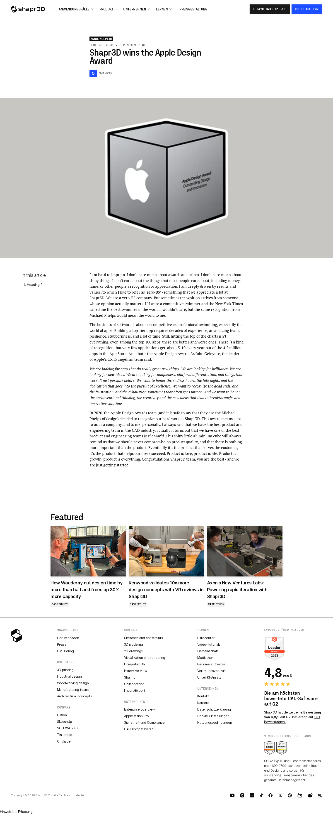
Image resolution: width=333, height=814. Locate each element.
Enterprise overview (139, 709)
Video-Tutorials (208, 644)
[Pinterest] (290, 795)
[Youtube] (232, 795)
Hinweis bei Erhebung (16, 812)
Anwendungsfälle (74, 9)
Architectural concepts (74, 696)
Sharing (129, 677)
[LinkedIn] (252, 795)
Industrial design (69, 676)
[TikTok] (261, 795)
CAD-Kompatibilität (138, 729)
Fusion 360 (65, 715)
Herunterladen (68, 638)
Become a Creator (211, 664)
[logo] (33, 9)
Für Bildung (65, 651)
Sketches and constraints (143, 638)
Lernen (162, 9)
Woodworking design (73, 683)
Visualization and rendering (144, 658)
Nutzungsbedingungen (214, 722)
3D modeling (133, 644)
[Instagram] (242, 795)
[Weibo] (310, 795)
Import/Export (134, 690)
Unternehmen (134, 9)
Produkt (106, 9)
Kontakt (203, 696)
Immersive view (135, 671)
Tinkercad (64, 735)
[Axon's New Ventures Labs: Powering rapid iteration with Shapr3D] (244, 551)
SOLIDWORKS (67, 728)
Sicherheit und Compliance (144, 722)
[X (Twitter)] (280, 795)
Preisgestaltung (193, 9)
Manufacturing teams (73, 689)
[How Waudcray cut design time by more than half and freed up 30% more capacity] (88, 551)
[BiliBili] (299, 795)
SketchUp (64, 721)
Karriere (203, 703)
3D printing (65, 670)
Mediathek (205, 658)
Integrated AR (134, 664)
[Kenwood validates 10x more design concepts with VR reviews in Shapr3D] (166, 551)
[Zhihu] (320, 795)
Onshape (64, 741)
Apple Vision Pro (136, 716)
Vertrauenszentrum (211, 671)
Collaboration (134, 684)
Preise (62, 644)
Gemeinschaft (208, 651)
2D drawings (133, 651)
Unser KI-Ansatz (209, 677)
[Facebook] (270, 795)
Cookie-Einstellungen (213, 716)
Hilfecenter (206, 638)
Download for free (269, 9)
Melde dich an (307, 9)
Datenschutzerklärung (214, 709)
